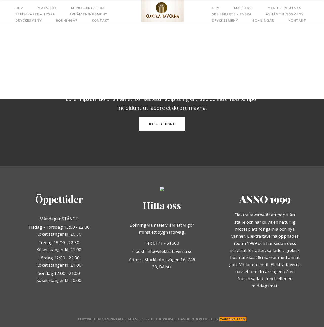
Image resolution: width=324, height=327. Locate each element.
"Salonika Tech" (232, 319)
